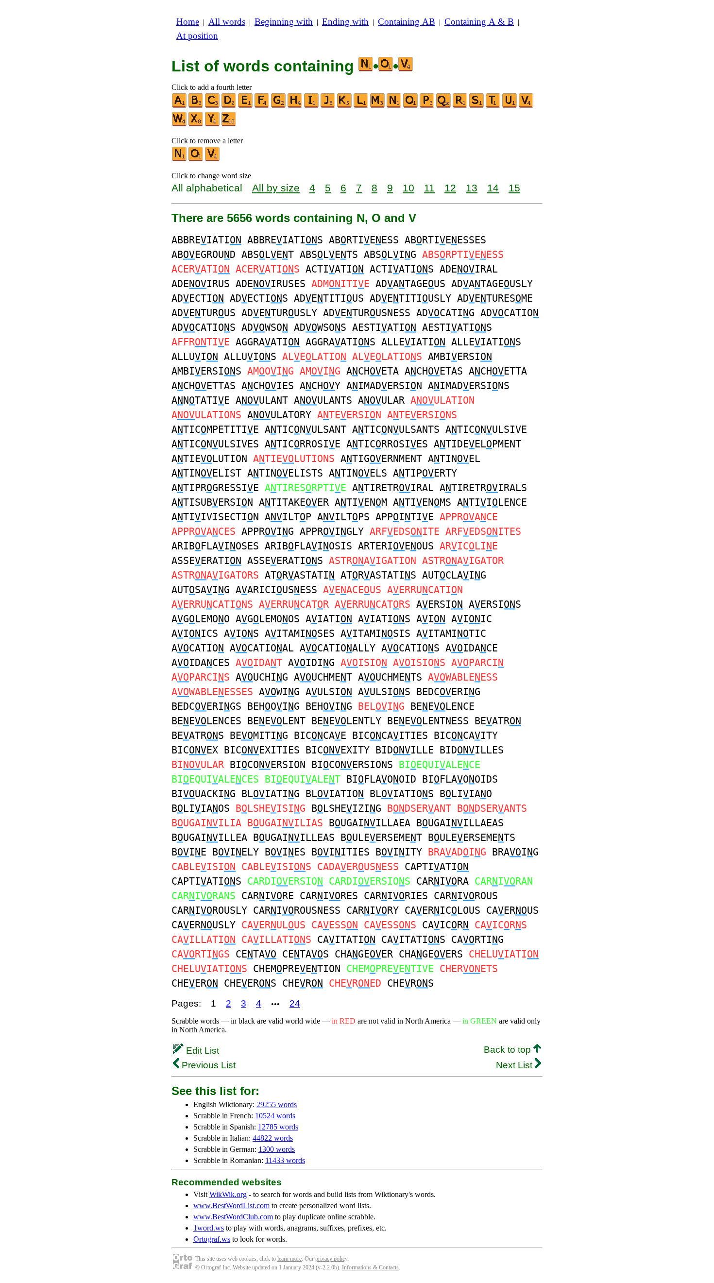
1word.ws (208, 1228)
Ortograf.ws (211, 1239)
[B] (196, 106)
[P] (427, 106)
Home (187, 22)
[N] (394, 106)
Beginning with (284, 22)
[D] (229, 106)
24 (294, 1003)
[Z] (229, 124)
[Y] (212, 124)
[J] (328, 106)
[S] (477, 106)
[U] (510, 106)
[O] (411, 106)
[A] (179, 106)
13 (471, 187)
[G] (279, 106)
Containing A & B (479, 22)
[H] (295, 106)
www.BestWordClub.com (233, 1217)
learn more (289, 1258)
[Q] (444, 106)
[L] (361, 106)
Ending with (345, 22)
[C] (212, 106)
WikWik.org (228, 1194)
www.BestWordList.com (231, 1205)
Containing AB (406, 22)
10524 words (275, 1116)
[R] (460, 106)
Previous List (207, 1065)
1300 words (276, 1149)
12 (450, 187)
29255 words (276, 1104)
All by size (276, 187)
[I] (312, 106)
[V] (526, 106)
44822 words (273, 1138)
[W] (179, 124)
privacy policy (331, 1258)
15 (514, 187)
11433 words (285, 1160)
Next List (515, 1065)
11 (429, 187)
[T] (493, 106)
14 (493, 187)
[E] (246, 106)
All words (226, 22)
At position (197, 36)
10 (408, 187)
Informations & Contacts (370, 1267)
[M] (378, 106)
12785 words (278, 1127)
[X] (196, 124)
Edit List (201, 1050)
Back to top (508, 1049)
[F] (262, 106)
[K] (345, 106)
